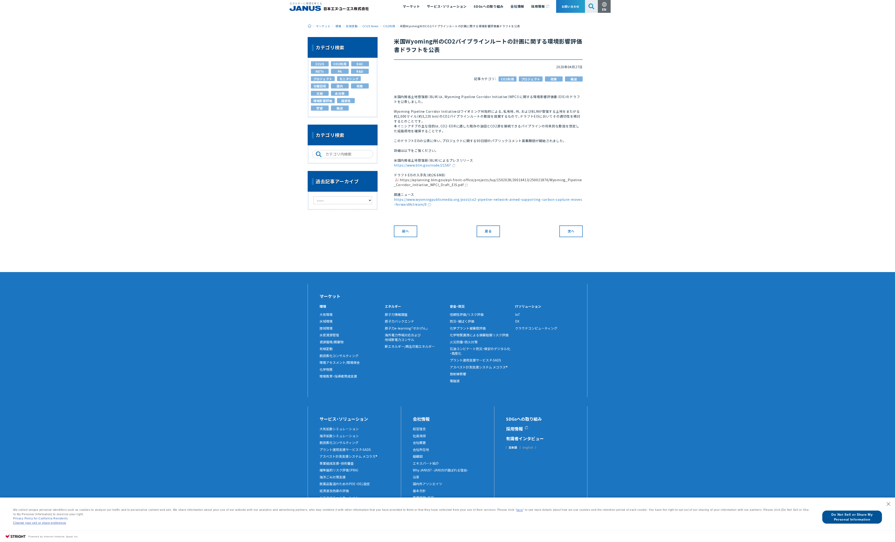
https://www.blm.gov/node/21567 (422, 165)
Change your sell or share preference (39, 523)
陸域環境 (326, 328)
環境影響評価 (322, 101)
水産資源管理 (329, 335)
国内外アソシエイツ (427, 483)
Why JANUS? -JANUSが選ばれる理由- (440, 470)
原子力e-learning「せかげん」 (406, 328)
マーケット (411, 6)
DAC (360, 64)
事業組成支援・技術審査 (337, 463)
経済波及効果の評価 (334, 490)
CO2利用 (507, 79)
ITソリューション (528, 306)
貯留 (320, 108)
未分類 (339, 93)
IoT (517, 314)
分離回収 (319, 86)
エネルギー (393, 306)
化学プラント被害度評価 (468, 328)
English (528, 447)
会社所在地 (421, 449)
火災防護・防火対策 (464, 342)
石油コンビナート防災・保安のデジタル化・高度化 (480, 351)
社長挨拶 (419, 435)
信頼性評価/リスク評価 (467, 314)
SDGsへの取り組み (488, 6)
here (519, 510)
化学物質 (326, 369)
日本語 (513, 447)
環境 (323, 306)
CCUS (319, 64)
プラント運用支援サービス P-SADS (475, 360)
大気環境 (326, 314)
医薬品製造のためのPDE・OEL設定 (345, 483)
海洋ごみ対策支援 (333, 477)
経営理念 (419, 428)
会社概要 (419, 442)
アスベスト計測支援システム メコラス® (479, 367)
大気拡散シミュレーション (339, 428)
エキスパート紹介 (426, 463)
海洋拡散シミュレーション (339, 435)
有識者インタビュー (525, 438)
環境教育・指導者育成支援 (338, 376)
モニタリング (348, 79)
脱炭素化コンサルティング (339, 355)
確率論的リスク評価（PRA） (339, 470)
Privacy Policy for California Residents (40, 518)
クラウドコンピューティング (536, 328)
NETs (320, 71)
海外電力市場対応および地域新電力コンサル (403, 337)
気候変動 (326, 348)
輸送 (574, 79)
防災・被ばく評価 (462, 321)
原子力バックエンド (399, 321)
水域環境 (326, 321)
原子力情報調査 (396, 314)
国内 (340, 86)
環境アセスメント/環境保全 (340, 362)
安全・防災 (457, 306)
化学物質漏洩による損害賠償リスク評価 (479, 335)
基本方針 (419, 490)
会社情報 (517, 6)
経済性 (346, 101)
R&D (359, 71)
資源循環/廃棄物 (332, 342)
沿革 (416, 477)
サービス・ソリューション (447, 6)
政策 (554, 79)
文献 (320, 93)
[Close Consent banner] (888, 504)
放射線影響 (458, 374)
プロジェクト (530, 79)
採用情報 (538, 6)
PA (340, 71)
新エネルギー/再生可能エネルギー (410, 346)
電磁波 (455, 380)
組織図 (418, 456)
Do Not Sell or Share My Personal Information (852, 517)
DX (517, 321)
